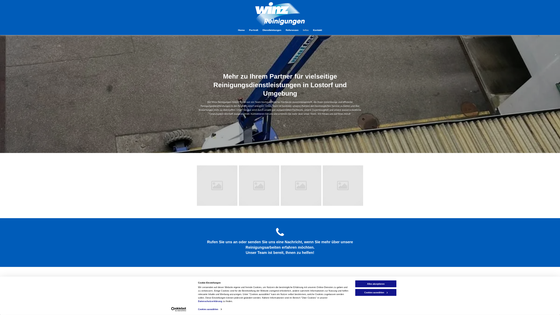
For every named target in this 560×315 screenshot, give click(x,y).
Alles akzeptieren (376, 284)
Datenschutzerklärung (210, 301)
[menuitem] (241, 30)
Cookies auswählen (208, 309)
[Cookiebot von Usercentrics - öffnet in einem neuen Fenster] (178, 309)
